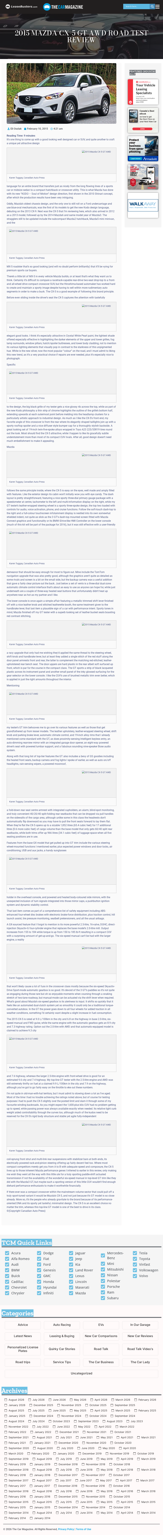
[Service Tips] (62, 1362)
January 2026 (17, 1405)
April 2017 (126, 1480)
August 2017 (44, 1480)
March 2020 (16, 1453)
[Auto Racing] (62, 1325)
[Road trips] (23, 1362)
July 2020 (67, 1448)
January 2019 (42, 1464)
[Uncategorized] (81, 1374)
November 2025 (71, 1405)
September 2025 (125, 1405)
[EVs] (101, 1325)
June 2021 (86, 1437)
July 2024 (38, 1421)
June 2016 (86, 1491)
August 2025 (16, 1410)
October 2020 (122, 1442)
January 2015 (42, 1507)
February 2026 (147, 1399)
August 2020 (45, 1448)
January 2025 (17, 1415)
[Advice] (23, 1325)
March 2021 (148, 1437)
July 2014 (66, 1512)
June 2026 (59, 1399)
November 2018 (95, 1464)
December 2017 (68, 1475)
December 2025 (43, 1405)
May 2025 (80, 1410)
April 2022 (105, 1426)
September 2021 (18, 1437)
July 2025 (38, 1410)
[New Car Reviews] (140, 1336)
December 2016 (67, 1485)
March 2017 (147, 1480)
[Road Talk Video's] (140, 1349)
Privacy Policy (66, 1529)
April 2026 (101, 1399)
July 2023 (137, 1421)
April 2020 (129, 1448)
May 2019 (107, 1458)
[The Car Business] (101, 1362)
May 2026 (80, 1399)
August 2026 (16, 1399)
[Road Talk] (101, 1349)
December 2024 (43, 1415)
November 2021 (96, 1432)
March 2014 (148, 1512)
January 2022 (43, 1432)
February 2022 (17, 1432)
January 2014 (42, 1518)
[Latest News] (23, 1336)
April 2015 (127, 1502)
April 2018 (127, 1469)
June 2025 (59, 1410)
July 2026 (38, 1399)
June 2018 (86, 1469)
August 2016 (44, 1491)
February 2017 (17, 1485)
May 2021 (107, 1437)
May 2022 (84, 1426)
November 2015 (95, 1496)
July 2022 (43, 1426)
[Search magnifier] (152, 6)
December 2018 (68, 1464)
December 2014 (68, 1507)
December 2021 (69, 1432)
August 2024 (16, 1421)
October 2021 (122, 1432)
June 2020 (88, 1448)
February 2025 (147, 1410)
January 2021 (42, 1442)
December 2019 (92, 1453)
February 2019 (17, 1464)
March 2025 (123, 1410)
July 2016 (66, 1491)
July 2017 (65, 1480)
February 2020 (40, 1453)
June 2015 (86, 1502)
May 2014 (107, 1512)
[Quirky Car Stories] (62, 1349)
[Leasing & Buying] (62, 1336)
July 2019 (66, 1458)
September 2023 (88, 1421)
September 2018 (18, 1469)
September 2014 (18, 1512)
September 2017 (18, 1480)
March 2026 (123, 1399)
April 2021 (127, 1437)
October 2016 (121, 1485)
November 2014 (95, 1507)
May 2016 (107, 1491)
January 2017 (42, 1485)
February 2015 (17, 1507)
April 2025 (101, 1410)
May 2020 (109, 1448)
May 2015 (107, 1502)
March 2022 (127, 1426)
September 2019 (18, 1458)
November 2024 (71, 1415)
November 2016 (95, 1485)
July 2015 (66, 1502)
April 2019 (127, 1458)
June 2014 (86, 1512)
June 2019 (86, 1458)
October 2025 (97, 1405)
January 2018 (42, 1475)
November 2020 (96, 1442)
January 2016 (42, 1496)
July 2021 (66, 1437)
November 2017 (95, 1475)
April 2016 (127, 1491)
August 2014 (44, 1512)
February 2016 (17, 1496)
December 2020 (68, 1442)
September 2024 (125, 1415)
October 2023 (61, 1421)
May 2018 (107, 1469)
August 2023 (114, 1421)
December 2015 (68, 1496)
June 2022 (63, 1426)
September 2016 (18, 1491)
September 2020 (19, 1448)
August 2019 (44, 1458)
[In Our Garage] (140, 1325)
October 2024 (97, 1415)
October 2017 (121, 1475)
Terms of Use (83, 1529)
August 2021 (44, 1437)
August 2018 (44, 1469)
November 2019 (119, 1453)
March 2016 (148, 1491)
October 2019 (145, 1453)
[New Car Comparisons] (101, 1336)
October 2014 (121, 1507)
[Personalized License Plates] (23, 1349)
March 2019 (148, 1458)
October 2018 (121, 1464)
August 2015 (44, 1502)
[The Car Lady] (140, 1362)
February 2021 (17, 1442)
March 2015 (148, 1502)
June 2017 (86, 1480)
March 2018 (148, 1469)
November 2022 (18, 1426)
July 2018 (66, 1469)
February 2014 (17, 1518)
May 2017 (106, 1480)
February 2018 (17, 1475)
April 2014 (127, 1512)
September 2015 (18, 1502)
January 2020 (65, 1453)
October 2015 (121, 1496)
